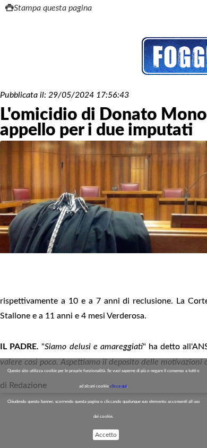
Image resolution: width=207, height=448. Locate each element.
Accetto (106, 435)
